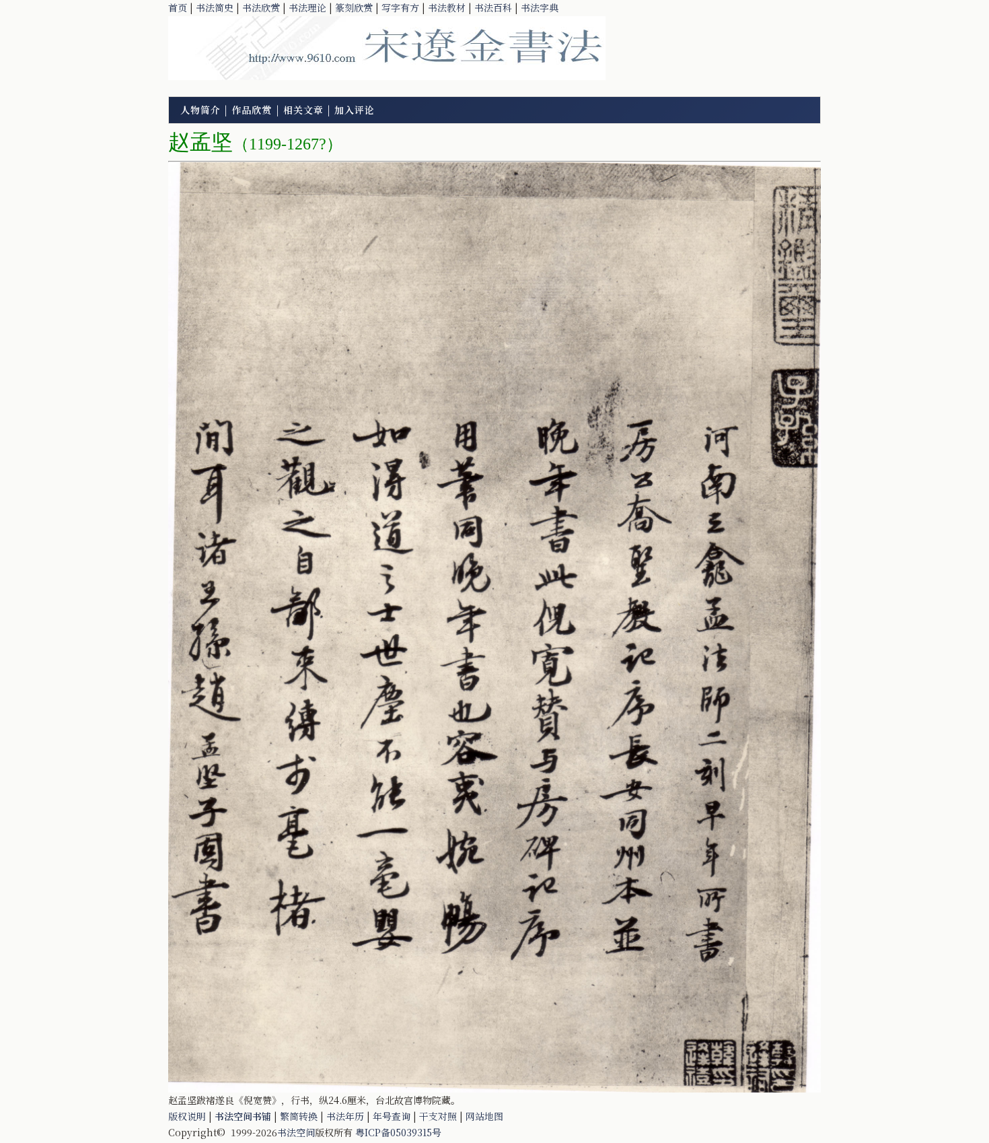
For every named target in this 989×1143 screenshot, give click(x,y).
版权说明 (187, 1116)
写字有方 (400, 7)
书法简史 (214, 7)
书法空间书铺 (243, 1116)
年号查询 (391, 1116)
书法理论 (307, 7)
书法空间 (296, 1132)
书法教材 (447, 7)
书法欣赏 (261, 7)
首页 (177, 7)
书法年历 (345, 1116)
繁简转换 (299, 1116)
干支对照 (438, 1116)
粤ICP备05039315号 (398, 1132)
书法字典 (539, 7)
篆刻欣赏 (354, 7)
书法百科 (493, 7)
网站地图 (484, 1116)
